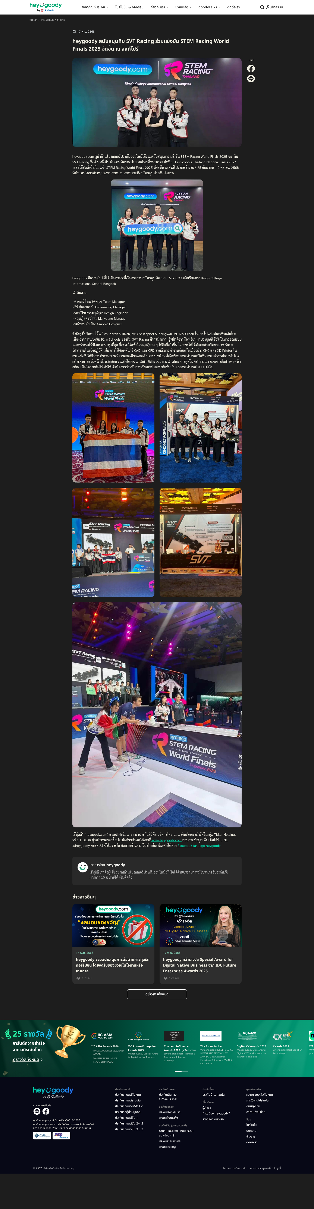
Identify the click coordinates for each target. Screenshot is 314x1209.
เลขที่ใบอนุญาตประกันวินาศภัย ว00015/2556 (56, 1120)
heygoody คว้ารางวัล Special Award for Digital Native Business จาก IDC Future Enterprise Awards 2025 (199, 965)
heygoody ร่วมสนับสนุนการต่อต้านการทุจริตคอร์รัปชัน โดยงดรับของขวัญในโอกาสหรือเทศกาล (113, 965)
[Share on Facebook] (251, 71)
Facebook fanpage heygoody (198, 845)
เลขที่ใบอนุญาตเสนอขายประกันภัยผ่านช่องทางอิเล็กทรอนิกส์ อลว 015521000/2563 (63, 1126)
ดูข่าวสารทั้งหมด (157, 994)
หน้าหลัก (33, 20)
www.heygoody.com (166, 840)
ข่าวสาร (61, 20)
